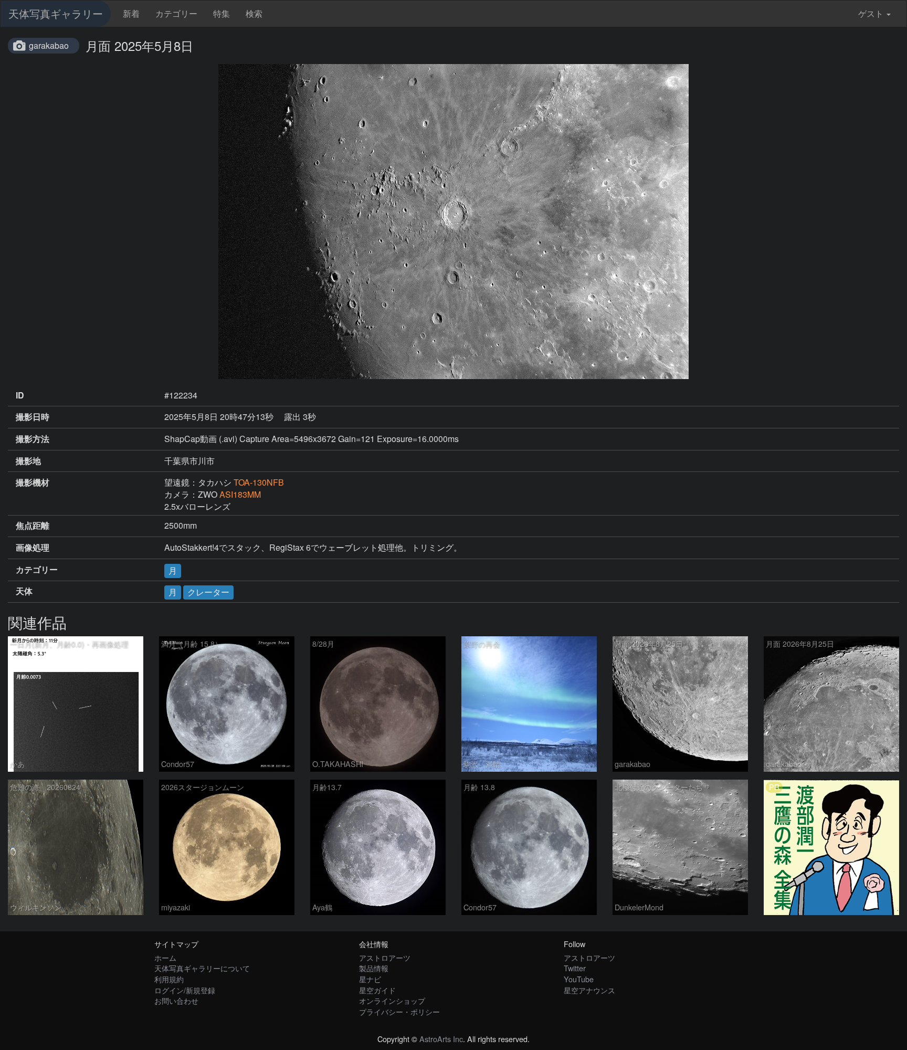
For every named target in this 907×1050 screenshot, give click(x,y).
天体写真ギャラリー (55, 13)
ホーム (165, 957)
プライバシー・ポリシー (399, 1011)
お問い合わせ (176, 1000)
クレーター (208, 592)
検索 (254, 13)
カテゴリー (176, 13)
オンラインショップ (392, 1000)
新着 (131, 13)
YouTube (579, 978)
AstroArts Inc (441, 1038)
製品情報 (373, 967)
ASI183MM (240, 494)
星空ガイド (377, 989)
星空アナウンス (589, 989)
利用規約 (169, 978)
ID (20, 395)
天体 (24, 591)
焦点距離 (32, 525)
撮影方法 (32, 439)
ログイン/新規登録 (184, 989)
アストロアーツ (384, 957)
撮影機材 (32, 482)
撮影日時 (32, 417)
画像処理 (32, 547)
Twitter (575, 967)
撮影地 (28, 461)
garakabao (49, 45)
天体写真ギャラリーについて (202, 967)
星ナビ (370, 978)
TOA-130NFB (259, 482)
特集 (221, 13)
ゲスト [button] (870, 13)
